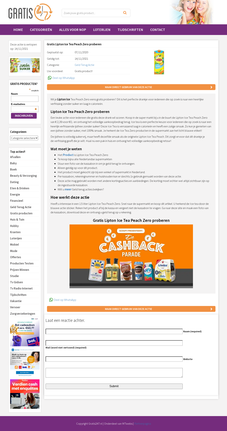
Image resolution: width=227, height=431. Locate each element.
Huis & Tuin (17, 219)
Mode (13, 251)
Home (18, 29)
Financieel (16, 201)
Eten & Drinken (19, 188)
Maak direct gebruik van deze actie (128, 87)
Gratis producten (21, 213)
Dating (14, 182)
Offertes (15, 257)
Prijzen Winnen (19, 270)
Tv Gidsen (16, 282)
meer (68, 189)
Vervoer (15, 307)
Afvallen (15, 157)
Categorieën (41, 29)
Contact (157, 29)
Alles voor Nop (72, 29)
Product (68, 155)
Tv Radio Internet (21, 288)
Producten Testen (22, 263)
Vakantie (16, 301)
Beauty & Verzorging (23, 176)
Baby (13, 163)
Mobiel (14, 244)
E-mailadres (24, 104)
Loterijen (101, 29)
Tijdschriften (130, 29)
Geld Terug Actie (20, 207)
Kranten (15, 232)
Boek (13, 169)
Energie (15, 194)
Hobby (14, 226)
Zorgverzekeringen (22, 314)
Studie (14, 276)
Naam (14, 93)
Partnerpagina (142, 423)
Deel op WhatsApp (63, 78)
